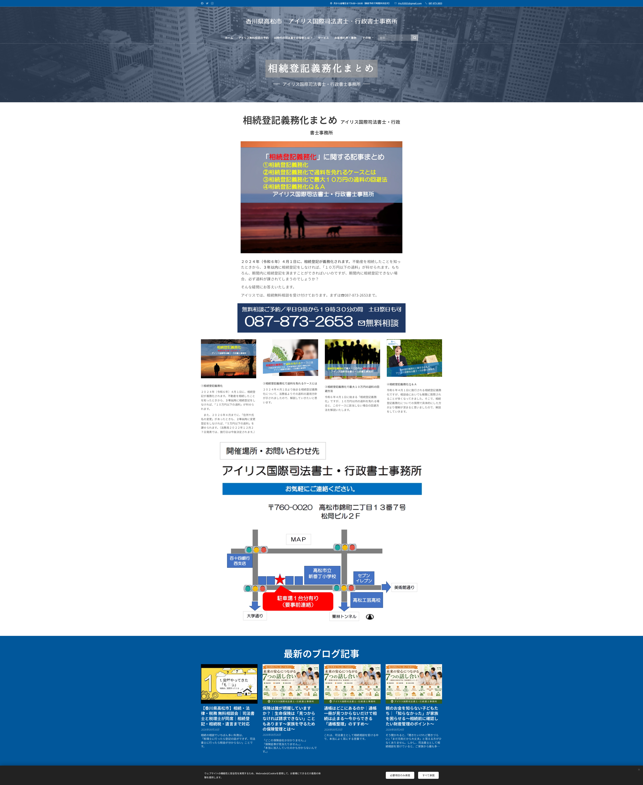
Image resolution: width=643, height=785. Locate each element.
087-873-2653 (435, 3)
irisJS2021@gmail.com (410, 3)
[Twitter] (207, 3)
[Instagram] (212, 3)
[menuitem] (230, 37)
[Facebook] (202, 3)
